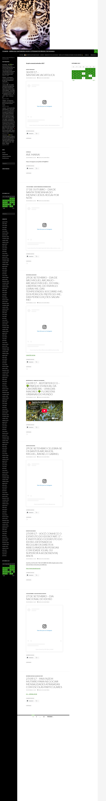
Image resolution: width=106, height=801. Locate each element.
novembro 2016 (5, 438)
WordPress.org (5, 158)
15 (87, 73)
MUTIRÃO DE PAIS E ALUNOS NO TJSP (34, 676)
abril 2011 (4, 555)
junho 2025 (4, 247)
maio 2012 (4, 533)
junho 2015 (4, 464)
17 (93, 73)
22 (87, 75)
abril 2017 (4, 429)
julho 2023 (4, 290)
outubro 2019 (5, 374)
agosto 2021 (4, 333)
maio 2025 (4, 249)
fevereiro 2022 (5, 322)
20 (80, 75)
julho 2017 (4, 424)
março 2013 (4, 514)
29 (87, 78)
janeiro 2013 (5, 518)
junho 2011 (4, 552)
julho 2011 (4, 550)
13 (80, 73)
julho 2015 (4, 463)
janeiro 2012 (5, 540)
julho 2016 (4, 446)
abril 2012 (4, 535)
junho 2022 (4, 314)
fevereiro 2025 (5, 255)
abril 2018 (4, 407)
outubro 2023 (5, 284)
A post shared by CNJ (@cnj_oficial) (44, 649)
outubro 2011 (5, 546)
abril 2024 (4, 273)
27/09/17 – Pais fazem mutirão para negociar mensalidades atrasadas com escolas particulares (44, 683)
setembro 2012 (5, 526)
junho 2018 (4, 403)
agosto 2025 (4, 244)
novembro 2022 (5, 305)
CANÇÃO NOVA (30, 355)
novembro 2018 (5, 394)
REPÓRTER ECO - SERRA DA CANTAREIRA (35, 380)
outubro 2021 (5, 329)
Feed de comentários (6, 156)
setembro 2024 (5, 264)
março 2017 (4, 431)
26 (76, 78)
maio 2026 (4, 227)
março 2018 (4, 409)
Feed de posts (5, 154)
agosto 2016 (4, 444)
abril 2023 (4, 296)
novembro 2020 (5, 349)
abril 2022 (4, 318)
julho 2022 (4, 312)
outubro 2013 (5, 501)
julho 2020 (4, 357)
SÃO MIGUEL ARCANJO (31, 274)
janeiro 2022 (5, 323)
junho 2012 (4, 531)
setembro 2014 (5, 481)
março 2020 (4, 364)
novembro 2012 (5, 522)
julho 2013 (4, 507)
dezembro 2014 (5, 475)
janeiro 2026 (5, 234)
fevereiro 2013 (5, 516)
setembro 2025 (5, 242)
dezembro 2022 (5, 303)
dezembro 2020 (5, 348)
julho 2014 (4, 485)
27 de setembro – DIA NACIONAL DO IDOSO (40, 598)
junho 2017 (4, 425)
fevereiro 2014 (5, 494)
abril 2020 (4, 362)
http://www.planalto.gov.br (33, 568)
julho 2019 (4, 379)
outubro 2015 (5, 457)
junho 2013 (4, 509)
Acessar (4, 152)
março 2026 (4, 231)
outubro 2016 (5, 440)
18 (73, 75)
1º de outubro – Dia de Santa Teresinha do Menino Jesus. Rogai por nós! (42, 193)
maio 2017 (4, 427)
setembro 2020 (5, 353)
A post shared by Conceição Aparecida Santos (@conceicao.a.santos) (44, 248)
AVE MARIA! (33, 154)
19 (76, 75)
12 (43, 716)
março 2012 (4, 537)
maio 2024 (4, 272)
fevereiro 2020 (5, 366)
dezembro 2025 (5, 236)
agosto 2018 (4, 399)
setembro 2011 (5, 548)
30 (90, 78)
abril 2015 (4, 468)
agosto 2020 (4, 355)
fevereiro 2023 (5, 299)
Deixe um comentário (43, 78)
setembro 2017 (5, 420)
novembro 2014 (5, 477)
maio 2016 (4, 450)
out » (94, 80)
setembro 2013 (5, 503)
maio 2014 (4, 488)
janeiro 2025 (5, 257)
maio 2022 (4, 316)
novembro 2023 (5, 283)
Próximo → (50, 716)
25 (73, 78)
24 (93, 75)
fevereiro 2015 (5, 472)
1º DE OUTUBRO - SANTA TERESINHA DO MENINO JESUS (38, 186)
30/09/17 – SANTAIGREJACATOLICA (40, 73)
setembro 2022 (5, 309)
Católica (28, 152)
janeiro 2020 (5, 368)
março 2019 (4, 386)
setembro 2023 (5, 286)
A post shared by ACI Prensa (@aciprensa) (44, 504)
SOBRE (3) (87, 54)
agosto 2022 (4, 310)
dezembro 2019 (5, 370)
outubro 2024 (5, 262)
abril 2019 (4, 385)
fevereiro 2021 (5, 344)
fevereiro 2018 (5, 411)
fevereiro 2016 (5, 455)
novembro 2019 (5, 372)
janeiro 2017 (5, 435)
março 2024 (4, 275)
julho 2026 (4, 223)
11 (73, 73)
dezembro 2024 (5, 259)
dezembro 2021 (5, 325)
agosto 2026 (4, 221)
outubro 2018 (5, 396)
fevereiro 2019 (5, 388)
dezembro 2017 (5, 414)
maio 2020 (4, 361)
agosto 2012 (4, 527)
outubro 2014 (5, 479)
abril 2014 (4, 490)
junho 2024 (4, 270)
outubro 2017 (5, 418)
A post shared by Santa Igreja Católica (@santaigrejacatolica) (44, 125)
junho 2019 (4, 381)
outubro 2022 (5, 307)
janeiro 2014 (5, 496)
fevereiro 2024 (5, 277)
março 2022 (4, 320)
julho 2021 (4, 335)
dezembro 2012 (5, 520)
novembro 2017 (5, 416)
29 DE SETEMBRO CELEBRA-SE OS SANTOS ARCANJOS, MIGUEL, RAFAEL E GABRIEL (44, 451)
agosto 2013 (4, 505)
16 (90, 73)
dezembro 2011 (5, 542)
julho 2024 (4, 268)
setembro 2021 (5, 331)
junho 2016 (4, 448)
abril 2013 (4, 513)
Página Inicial (94, 54)
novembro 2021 (5, 327)
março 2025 (4, 253)
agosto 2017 (4, 422)
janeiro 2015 (5, 474)
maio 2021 (4, 338)
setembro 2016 (5, 442)
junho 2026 (4, 225)
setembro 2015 (5, 459)
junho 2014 (4, 487)
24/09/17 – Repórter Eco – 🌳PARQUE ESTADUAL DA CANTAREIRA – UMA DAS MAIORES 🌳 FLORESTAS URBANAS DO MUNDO (43, 389)
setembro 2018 (5, 398)
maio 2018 (4, 405)
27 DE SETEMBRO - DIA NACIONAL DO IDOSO (36, 593)
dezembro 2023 (5, 281)
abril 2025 (4, 251)
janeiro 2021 (5, 346)
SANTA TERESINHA (30, 69)
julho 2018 (4, 401)
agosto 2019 (4, 377)
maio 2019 (4, 383)
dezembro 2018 (5, 392)
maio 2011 (4, 553)
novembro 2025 (5, 238)
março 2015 (4, 470)
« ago (73, 80)
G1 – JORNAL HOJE (31, 694)
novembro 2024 (5, 260)
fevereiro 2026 (5, 233)
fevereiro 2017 (5, 433)
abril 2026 (4, 229)
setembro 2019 (5, 375)
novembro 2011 (5, 544)
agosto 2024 (4, 266)
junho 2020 (4, 359)
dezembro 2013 (5, 498)
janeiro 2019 (5, 390)
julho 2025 (4, 246)
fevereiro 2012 (5, 539)
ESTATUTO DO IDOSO (31, 531)
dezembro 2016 (5, 437)
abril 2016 (4, 451)
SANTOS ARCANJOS (30, 445)
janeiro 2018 (5, 412)
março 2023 (4, 297)
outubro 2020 (5, 351)
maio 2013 (4, 511)
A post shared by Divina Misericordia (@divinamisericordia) (44, 350)
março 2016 (4, 453)
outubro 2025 (5, 240)
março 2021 (4, 342)
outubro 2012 (5, 524)
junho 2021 (4, 336)
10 (93, 71)
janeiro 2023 (5, 301)
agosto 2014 (4, 483)
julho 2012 (4, 529)
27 (80, 78)
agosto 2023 (4, 288)
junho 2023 (4, 292)
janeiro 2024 (5, 279)
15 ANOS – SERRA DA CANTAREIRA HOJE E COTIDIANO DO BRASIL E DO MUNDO (28, 51)
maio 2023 (4, 294)
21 (83, 75)
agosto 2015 (4, 461)
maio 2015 (4, 466)
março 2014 (4, 492)
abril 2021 (4, 340)
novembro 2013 (5, 500)
